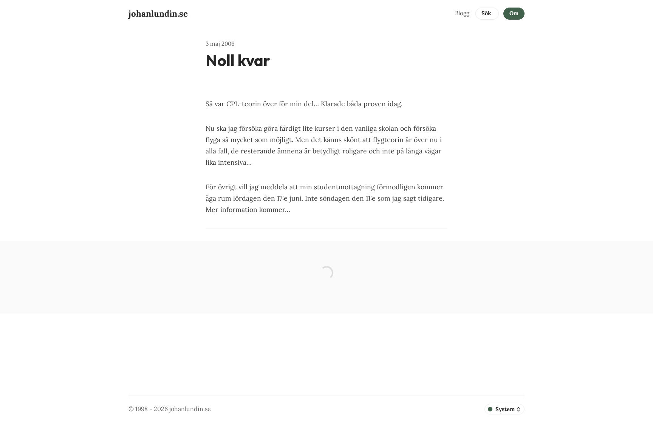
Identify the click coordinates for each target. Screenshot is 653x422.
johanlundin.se (190, 409)
